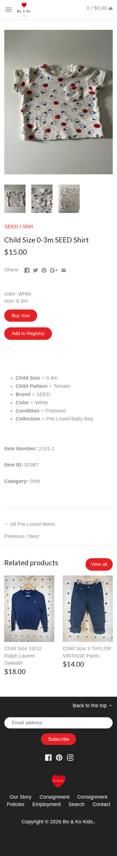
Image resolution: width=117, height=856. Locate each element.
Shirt (27, 226)
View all (99, 564)
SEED (11, 226)
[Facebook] (48, 757)
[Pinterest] (59, 757)
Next (33, 536)
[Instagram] (70, 757)
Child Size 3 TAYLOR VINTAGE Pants (87, 652)
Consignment (54, 797)
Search (76, 804)
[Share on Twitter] (35, 269)
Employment (46, 804)
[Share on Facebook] (27, 269)
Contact (101, 804)
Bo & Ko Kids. (78, 821)
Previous (14, 536)
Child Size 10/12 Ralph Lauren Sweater (22, 655)
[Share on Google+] (54, 269)
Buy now (21, 315)
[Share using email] (63, 269)
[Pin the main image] (44, 269)
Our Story (21, 797)
